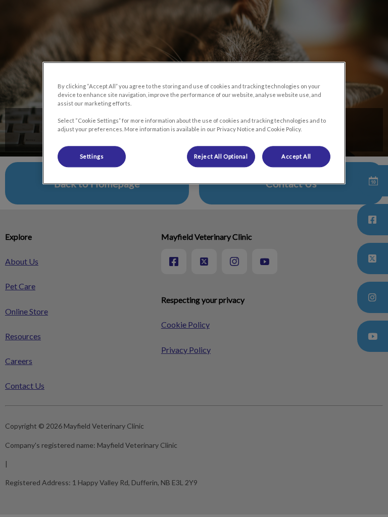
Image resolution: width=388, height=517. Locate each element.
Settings (92, 156)
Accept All (296, 156)
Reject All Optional (221, 156)
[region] (194, 123)
